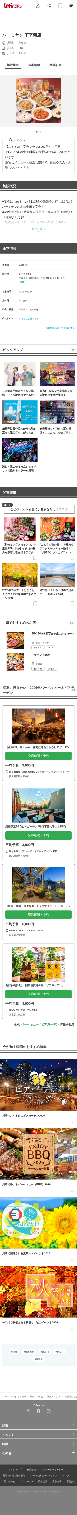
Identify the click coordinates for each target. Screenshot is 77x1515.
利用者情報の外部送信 (14, 1475)
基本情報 (9, 248)
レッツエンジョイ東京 (15, 1396)
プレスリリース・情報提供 (33, 1481)
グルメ (60, 1351)
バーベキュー (30, 1024)
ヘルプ (65, 1475)
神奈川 (45, 1351)
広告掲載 (56, 1481)
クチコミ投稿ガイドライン (43, 1475)
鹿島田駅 (29, 1351)
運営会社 (71, 1481)
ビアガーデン (50, 1024)
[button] (37, 132)
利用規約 (31, 1469)
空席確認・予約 (38, 755)
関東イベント (54, 1396)
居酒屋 (39, 1359)
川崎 (15, 1351)
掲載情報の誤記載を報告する (60, 327)
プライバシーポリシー (52, 1469)
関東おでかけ (36, 1396)
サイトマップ (15, 1469)
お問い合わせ (8, 1481)
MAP (22, 282)
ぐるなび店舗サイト (29, 318)
